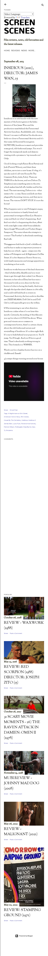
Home (7, 50)
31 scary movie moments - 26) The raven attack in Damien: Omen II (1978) (22, 727)
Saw (33, 427)
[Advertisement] (24, 518)
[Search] (42, 4)
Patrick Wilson (9, 427)
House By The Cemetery (12, 420)
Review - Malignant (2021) (21, 831)
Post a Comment (16, 633)
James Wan (8, 423)
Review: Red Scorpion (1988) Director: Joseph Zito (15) (21, 674)
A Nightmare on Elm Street (17, 413)
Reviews (15, 50)
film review (25, 417)
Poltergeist (19, 427)
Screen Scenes (19, 27)
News (24, 50)
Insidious (25, 420)
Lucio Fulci (16, 423)
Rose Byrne (27, 427)
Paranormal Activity (28, 423)
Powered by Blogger (26, 936)
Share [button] (6, 410)
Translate (25, 17)
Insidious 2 (32, 420)
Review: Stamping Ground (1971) (22, 912)
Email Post (14, 410)
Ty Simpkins (8, 430)
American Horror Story (12, 417)
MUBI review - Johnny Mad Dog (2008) (21, 783)
